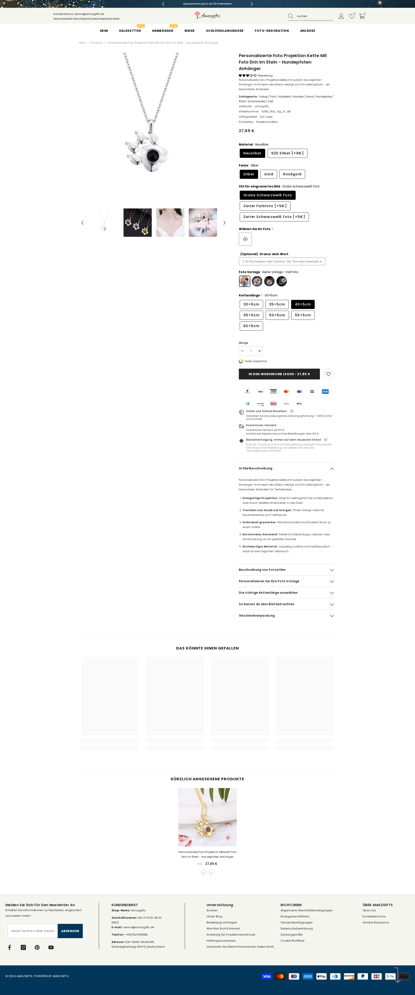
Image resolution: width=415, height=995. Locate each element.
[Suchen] (310, 16)
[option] (208, 4)
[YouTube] (51, 947)
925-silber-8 (211, 872)
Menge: (244, 343)
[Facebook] (9, 947)
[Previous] (163, 4)
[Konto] (341, 16)
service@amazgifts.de (138, 927)
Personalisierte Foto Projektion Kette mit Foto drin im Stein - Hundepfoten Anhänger (207, 854)
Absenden (70, 931)
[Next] (251, 4)
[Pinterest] (37, 947)
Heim (82, 43)
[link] (328, 374)
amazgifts (262, 106)
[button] (82, 222)
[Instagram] (23, 947)
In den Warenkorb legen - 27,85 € (279, 374)
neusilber (204, 872)
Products (97, 43)
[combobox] (315, 16)
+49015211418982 (136, 934)
